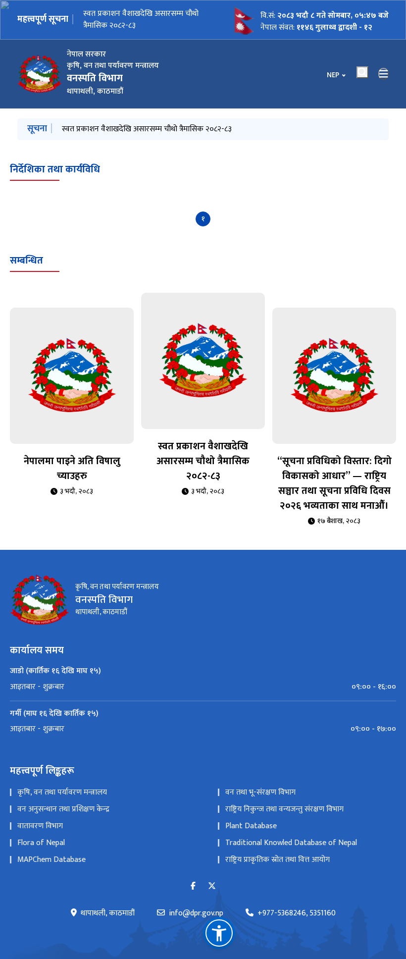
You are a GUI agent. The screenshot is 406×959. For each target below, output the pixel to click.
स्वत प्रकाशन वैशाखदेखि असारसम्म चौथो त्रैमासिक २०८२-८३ (147, 129)
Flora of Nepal (41, 843)
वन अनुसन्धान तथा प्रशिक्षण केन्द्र (63, 809)
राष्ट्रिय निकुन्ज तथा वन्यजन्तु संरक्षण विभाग (284, 809)
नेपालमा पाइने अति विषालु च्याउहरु (72, 468)
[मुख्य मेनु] (383, 74)
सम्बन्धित (26, 260)
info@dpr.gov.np (196, 913)
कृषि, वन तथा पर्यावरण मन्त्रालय (62, 792)
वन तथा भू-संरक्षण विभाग (260, 792)
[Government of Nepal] (39, 74)
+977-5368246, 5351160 (296, 913)
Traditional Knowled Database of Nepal (291, 843)
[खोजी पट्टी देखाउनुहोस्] (362, 72)
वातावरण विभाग (40, 826)
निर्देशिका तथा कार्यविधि (55, 169)
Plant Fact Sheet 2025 (120, 19)
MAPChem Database (51, 859)
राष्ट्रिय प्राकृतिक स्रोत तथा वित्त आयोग (277, 859)
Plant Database (251, 826)
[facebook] (193, 886)
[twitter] (212, 886)
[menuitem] (203, 687)
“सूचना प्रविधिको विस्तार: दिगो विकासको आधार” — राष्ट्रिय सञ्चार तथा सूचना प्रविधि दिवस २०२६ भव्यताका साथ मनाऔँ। (334, 483)
